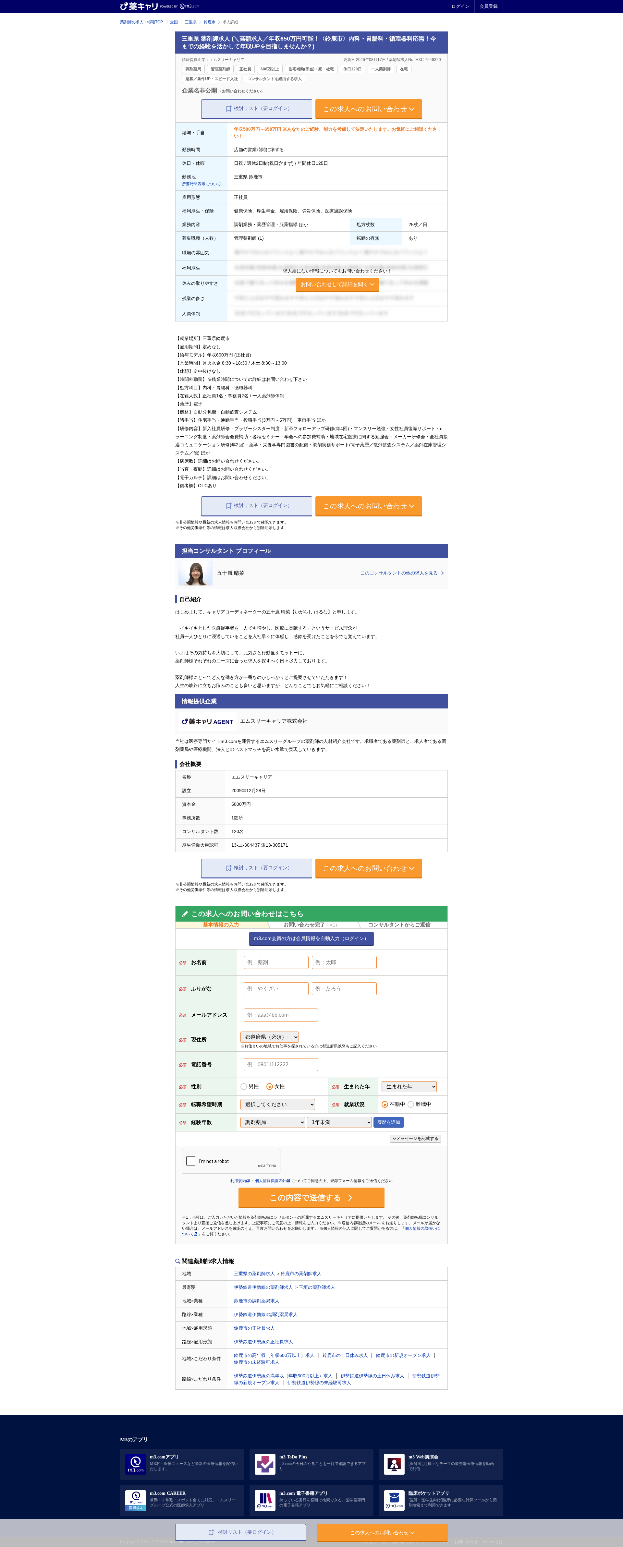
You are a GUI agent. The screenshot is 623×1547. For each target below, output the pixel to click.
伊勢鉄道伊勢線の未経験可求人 (319, 1382)
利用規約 (238, 1180)
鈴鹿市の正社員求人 (254, 1328)
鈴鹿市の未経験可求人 (256, 1362)
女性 (280, 1086)
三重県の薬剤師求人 (254, 1273)
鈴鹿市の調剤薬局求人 (256, 1300)
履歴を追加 (388, 1122)
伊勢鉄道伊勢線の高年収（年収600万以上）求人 (283, 1375)
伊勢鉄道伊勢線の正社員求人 (263, 1341)
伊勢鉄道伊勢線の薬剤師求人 (263, 1287)
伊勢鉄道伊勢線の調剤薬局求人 (266, 1314)
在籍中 (397, 1104)
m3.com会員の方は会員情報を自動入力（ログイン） (311, 938)
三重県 (191, 22)
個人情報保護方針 (270, 1180)
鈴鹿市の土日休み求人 (345, 1355)
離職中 (423, 1104)
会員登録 (489, 6)
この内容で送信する (307, 1197)
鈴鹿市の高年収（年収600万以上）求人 (274, 1355)
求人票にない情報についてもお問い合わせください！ (337, 277)
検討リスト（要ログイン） (263, 108)
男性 (254, 1086)
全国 (174, 22)
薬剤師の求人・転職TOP (141, 22)
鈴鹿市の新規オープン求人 (403, 1355)
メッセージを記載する (417, 1138)
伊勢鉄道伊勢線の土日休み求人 (372, 1375)
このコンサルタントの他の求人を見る (399, 572)
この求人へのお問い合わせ (365, 109)
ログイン (460, 6)
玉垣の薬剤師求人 (317, 1287)
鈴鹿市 (209, 22)
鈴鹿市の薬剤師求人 (301, 1273)
